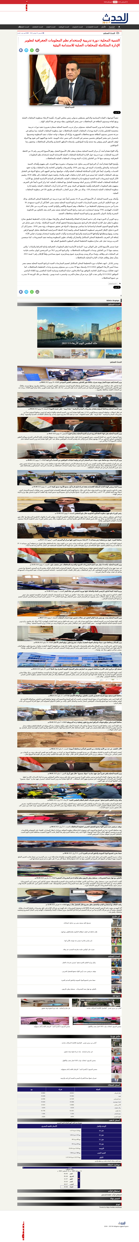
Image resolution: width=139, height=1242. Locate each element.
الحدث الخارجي (77, 27)
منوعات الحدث (88, 1214)
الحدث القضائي (23, 27)
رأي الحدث (100, 1214)
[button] (41, 328)
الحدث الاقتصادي (92, 27)
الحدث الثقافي (37, 27)
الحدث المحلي (109, 33)
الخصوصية (79, 1218)
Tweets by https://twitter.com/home (110, 1207)
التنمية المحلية (112, 283)
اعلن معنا (61, 1218)
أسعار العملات (114, 1085)
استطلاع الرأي (114, 1191)
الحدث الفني (50, 27)
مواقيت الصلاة (114, 1164)
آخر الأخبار (116, 916)
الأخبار (103, 27)
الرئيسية (112, 27)
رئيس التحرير (102, 1218)
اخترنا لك (116, 996)
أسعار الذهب (114, 1120)
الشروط (70, 1218)
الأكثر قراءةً (115, 1036)
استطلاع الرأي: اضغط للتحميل (111, 1194)
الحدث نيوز (123, 1218)
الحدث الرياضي (64, 27)
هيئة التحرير (91, 1218)
